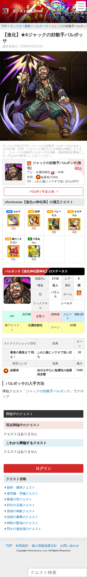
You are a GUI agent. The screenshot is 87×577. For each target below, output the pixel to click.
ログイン (43, 468)
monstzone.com (38, 550)
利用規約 (22, 545)
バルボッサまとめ (41, 191)
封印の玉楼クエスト (21, 505)
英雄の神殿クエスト (21, 511)
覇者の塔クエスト (19, 499)
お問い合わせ (69, 545)
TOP (9, 545)
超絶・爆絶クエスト (21, 487)
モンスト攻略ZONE (28, 11)
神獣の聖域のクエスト (22, 523)
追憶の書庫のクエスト (22, 517)
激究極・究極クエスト (22, 493)
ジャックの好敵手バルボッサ (48, 391)
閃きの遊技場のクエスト (24, 529)
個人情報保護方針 (44, 545)
